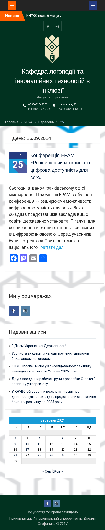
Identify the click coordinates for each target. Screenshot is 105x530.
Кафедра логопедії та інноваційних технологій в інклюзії (52, 81)
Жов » (58, 471)
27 (63, 455)
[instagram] (57, 26)
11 (39, 444)
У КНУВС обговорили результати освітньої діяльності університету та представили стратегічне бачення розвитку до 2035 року (54, 397)
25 (39, 455)
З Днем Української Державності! (39, 346)
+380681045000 (37, 104)
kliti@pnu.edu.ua (39, 109)
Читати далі (52, 247)
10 (27, 444)
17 (27, 449)
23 (15, 455)
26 (51, 455)
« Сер (46, 471)
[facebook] (47, 26)
